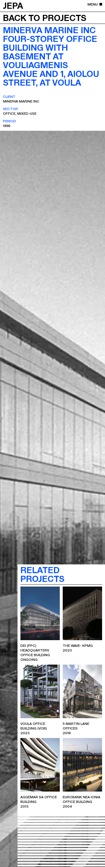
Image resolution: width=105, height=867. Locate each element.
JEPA (13, 5)
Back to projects (44, 17)
